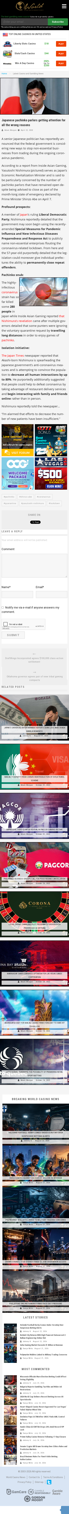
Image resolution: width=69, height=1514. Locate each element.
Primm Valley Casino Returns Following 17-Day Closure (43, 1437)
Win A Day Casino (24, 63)
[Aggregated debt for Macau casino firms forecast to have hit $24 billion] (34, 989)
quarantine (10, 503)
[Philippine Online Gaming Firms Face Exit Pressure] (35, 1271)
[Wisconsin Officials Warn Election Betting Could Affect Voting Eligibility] (10, 1380)
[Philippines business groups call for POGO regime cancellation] (34, 842)
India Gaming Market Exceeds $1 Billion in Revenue (35, 1178)
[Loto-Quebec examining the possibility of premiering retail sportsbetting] (34, 1038)
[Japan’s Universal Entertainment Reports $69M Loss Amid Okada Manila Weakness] (34, 694)
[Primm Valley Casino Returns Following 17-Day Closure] (10, 1440)
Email (40, 587)
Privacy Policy (24, 1482)
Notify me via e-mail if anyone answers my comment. (30, 609)
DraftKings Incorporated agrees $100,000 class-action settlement (34, 660)
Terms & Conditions (53, 1477)
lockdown (55, 503)
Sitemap (39, 1482)
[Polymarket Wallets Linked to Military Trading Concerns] (35, 1187)
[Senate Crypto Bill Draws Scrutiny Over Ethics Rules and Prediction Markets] (10, 1450)
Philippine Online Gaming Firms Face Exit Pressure (35, 1303)
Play (61, 43)
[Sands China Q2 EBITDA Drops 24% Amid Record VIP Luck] (10, 1430)
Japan (24, 214)
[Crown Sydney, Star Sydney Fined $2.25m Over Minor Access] (35, 1229)
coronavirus (10, 292)
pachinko (8, 340)
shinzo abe (26, 497)
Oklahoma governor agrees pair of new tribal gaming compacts (35, 678)
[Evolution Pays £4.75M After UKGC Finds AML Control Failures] (10, 1420)
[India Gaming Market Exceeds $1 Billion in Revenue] (35, 1145)
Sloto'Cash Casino (25, 53)
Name (6, 587)
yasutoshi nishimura (33, 503)
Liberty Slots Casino (24, 43)
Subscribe (58, 21)
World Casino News (15, 1477)
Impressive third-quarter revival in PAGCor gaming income (34, 829)
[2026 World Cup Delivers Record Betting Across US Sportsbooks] (10, 1400)
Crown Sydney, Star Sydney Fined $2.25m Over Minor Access (35, 1262)
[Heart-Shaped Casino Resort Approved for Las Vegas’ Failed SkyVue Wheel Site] (10, 1410)
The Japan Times (13, 355)
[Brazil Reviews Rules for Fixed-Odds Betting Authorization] (10, 1460)
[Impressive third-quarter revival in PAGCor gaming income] (34, 792)
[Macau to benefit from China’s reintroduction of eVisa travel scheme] (34, 743)
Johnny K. (27, 736)
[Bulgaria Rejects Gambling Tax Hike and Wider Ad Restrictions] (10, 1390)
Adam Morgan (10, 130)
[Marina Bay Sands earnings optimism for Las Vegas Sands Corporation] (34, 940)
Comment (8, 549)
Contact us (34, 1477)
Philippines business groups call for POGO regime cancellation (34, 879)
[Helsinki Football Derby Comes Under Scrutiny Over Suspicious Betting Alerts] (35, 1103)
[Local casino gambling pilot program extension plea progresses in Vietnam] (34, 891)
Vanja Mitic (28, 1183)
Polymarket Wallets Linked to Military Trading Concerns (35, 1220)
